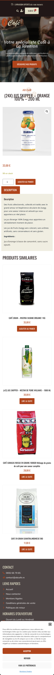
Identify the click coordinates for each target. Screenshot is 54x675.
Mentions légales (26, 671)
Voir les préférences (27, 665)
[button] (50, 624)
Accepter (27, 651)
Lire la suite (27, 401)
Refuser (27, 658)
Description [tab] (10, 190)
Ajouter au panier (25, 181)
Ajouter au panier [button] (27, 328)
